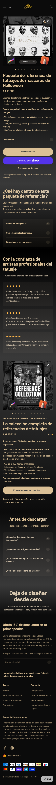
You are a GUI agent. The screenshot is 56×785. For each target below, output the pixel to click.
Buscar (6, 690)
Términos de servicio (12, 695)
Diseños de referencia (41, 695)
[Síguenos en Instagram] (12, 748)
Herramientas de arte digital (40, 707)
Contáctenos (8, 705)
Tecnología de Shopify (28, 777)
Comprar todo (37, 690)
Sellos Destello (37, 700)
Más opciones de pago (28, 168)
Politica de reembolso (12, 700)
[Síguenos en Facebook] (5, 748)
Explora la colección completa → (28, 490)
